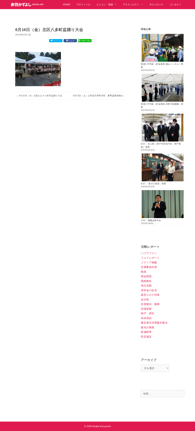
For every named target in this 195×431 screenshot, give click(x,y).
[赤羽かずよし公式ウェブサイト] (28, 4)
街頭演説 (146, 318)
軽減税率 (146, 332)
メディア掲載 (149, 262)
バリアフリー (149, 253)
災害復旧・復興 (150, 304)
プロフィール (83, 4)
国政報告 (146, 281)
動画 (143, 271)
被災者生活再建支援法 (154, 322)
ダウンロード (156, 4)
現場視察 (146, 308)
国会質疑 (146, 276)
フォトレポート (150, 257)
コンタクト (175, 4)
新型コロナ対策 (150, 294)
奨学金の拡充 (149, 290)
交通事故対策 (149, 267)
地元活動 (146, 285)
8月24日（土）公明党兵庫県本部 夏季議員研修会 (98, 95)
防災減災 (146, 336)
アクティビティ (131, 4)
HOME (66, 4)
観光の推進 (147, 327)
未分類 (145, 299)
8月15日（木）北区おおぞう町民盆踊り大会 (40, 95)
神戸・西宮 (147, 313)
